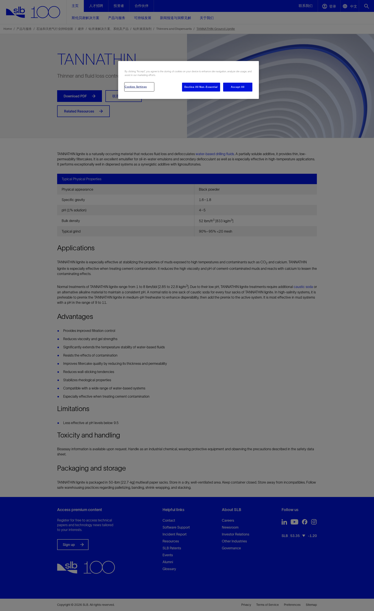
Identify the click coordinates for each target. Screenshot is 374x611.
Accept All (238, 87)
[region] (188, 80)
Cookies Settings (136, 86)
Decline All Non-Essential (201, 87)
